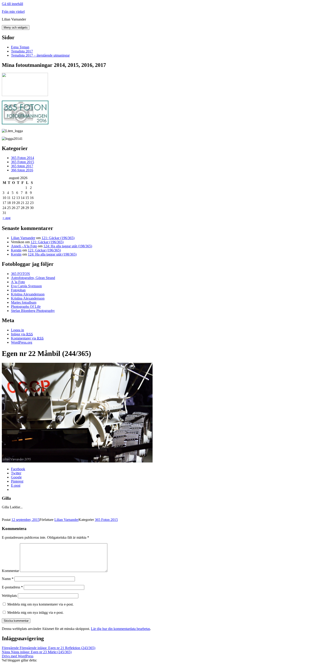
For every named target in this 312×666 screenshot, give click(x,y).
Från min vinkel (13, 11)
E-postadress (12, 587)
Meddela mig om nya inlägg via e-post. (35, 612)
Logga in (17, 330)
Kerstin (16, 250)
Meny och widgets (16, 27)
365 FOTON (20, 274)
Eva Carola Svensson (26, 286)
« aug (7, 218)
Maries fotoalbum (23, 302)
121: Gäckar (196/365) (58, 238)
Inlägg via (22, 334)
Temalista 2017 (22, 51)
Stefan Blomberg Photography (33, 311)
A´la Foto (18, 282)
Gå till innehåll (12, 4)
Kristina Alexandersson (28, 294)
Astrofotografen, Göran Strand (33, 278)
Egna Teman (20, 47)
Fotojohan (18, 290)
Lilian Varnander (23, 238)
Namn (7, 579)
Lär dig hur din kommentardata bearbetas (120, 629)
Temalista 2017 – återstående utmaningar (40, 55)
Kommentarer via (27, 338)
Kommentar (10, 571)
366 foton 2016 (22, 170)
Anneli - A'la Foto (24, 246)
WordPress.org (21, 342)
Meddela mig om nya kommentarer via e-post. (40, 604)
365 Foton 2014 (22, 158)
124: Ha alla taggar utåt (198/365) (67, 246)
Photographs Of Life (26, 306)
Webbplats (9, 596)
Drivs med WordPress (17, 656)
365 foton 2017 (22, 166)
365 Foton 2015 (22, 162)
